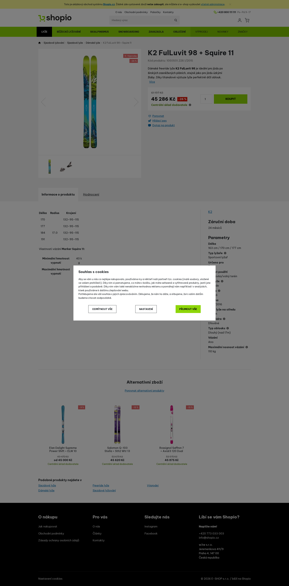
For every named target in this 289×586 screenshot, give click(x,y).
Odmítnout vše (102, 309)
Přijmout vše (188, 309)
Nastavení (146, 309)
